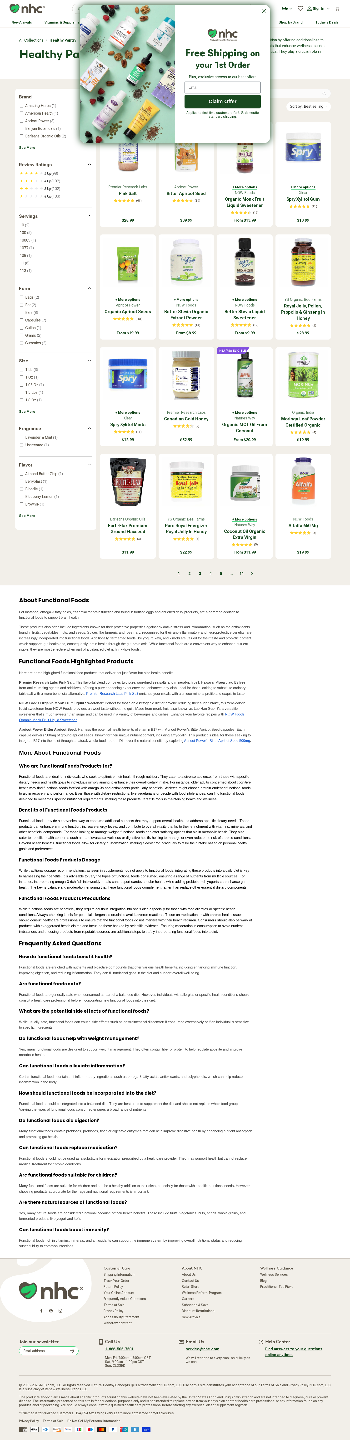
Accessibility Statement (121, 1317)
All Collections (31, 40)
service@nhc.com (202, 1349)
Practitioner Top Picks (276, 1287)
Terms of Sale (114, 1305)
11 (242, 573)
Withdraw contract (118, 1323)
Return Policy (113, 1287)
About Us (189, 1274)
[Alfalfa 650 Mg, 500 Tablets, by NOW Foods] (303, 481)
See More (27, 148)
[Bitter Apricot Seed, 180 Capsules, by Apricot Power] (186, 149)
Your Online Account (119, 1293)
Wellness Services (274, 1274)
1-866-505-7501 (119, 1349)
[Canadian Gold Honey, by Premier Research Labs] (186, 375)
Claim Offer (223, 101)
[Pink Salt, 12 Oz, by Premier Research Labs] (127, 149)
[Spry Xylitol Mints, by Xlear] (127, 375)
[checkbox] (55, 105)
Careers (188, 1299)
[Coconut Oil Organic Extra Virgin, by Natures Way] (244, 481)
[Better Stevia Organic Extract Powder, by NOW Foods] (186, 262)
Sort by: (306, 106)
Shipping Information (119, 1274)
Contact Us (190, 1281)
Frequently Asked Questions (125, 1299)
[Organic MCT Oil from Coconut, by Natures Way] (244, 375)
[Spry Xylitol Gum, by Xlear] (303, 149)
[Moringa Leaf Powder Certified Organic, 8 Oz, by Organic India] (303, 375)
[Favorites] (300, 8)
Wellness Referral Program (202, 1293)
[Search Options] (326, 93)
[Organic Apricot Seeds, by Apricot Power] (127, 262)
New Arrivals (191, 1317)
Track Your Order (116, 1281)
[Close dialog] (264, 11)
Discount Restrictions (198, 1311)
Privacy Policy (113, 1311)
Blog (263, 1281)
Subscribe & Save (195, 1305)
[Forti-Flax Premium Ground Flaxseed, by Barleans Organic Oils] (127, 481)
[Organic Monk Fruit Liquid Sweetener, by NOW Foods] (244, 149)
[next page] (252, 573)
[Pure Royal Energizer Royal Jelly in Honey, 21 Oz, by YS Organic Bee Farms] (186, 481)
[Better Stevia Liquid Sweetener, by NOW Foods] (244, 262)
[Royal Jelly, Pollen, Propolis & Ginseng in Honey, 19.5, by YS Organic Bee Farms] (303, 262)
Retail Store (190, 1287)
